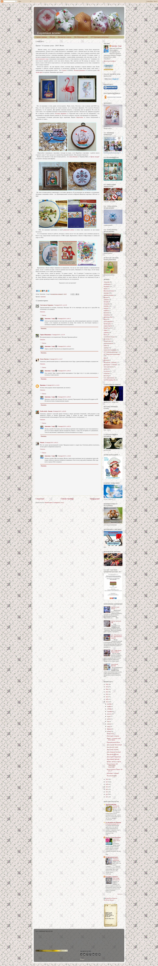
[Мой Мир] (43, 291)
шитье (105, 369)
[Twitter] (39, 291)
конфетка (106, 310)
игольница (107, 304)
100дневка (106, 282)
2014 (107, 789)
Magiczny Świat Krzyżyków (113, 837)
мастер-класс (107, 323)
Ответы (44, 315)
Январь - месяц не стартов (114, 761)
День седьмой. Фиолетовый (114, 745)
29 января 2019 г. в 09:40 (64, 346)
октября (109, 709)
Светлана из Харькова (46, 305)
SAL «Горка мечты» (109, 378)
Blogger (82, 959)
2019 (107, 702)
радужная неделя (108, 343)
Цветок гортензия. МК (116, 621)
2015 (107, 787)
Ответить (42, 312)
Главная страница (41, 37)
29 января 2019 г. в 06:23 (51, 442)
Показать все (119, 894)
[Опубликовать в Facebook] (77, 294)
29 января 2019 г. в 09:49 (64, 397)
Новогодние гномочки (113, 736)
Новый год (107, 328)
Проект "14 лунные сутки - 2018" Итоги (114, 739)
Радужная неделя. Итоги (113, 742)
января (109, 731)
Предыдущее (95, 498)
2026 (107, 684)
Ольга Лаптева (44, 359)
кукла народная (108, 321)
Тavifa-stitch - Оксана (46, 411)
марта (109, 726)
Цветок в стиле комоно (115, 607)
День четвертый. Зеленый (114, 752)
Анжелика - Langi (50, 318)
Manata (42, 442)
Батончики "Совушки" (113, 773)
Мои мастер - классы (64, 37)
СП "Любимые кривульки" (111, 352)
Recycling (106, 375)
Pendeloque (107, 373)
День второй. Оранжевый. (114, 757)
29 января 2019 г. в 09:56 (64, 426)
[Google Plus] (47, 291)
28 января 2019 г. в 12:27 (55, 359)
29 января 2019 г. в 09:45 (64, 371)
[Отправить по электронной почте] (71, 294)
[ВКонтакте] (37, 291)
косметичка (107, 315)
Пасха (105, 334)
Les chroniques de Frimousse (113, 822)
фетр (105, 358)
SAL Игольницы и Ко (109, 380)
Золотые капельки (111, 804)
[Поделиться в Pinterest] (78, 294)
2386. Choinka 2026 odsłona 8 (116, 879)
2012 (107, 794)
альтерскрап (107, 284)
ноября (109, 706)
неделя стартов (108, 326)
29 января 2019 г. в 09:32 (64, 318)
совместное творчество (110, 350)
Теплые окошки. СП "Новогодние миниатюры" (112, 765)
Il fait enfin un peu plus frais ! (113, 824)
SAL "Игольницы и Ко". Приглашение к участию (116, 636)
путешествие (107, 341)
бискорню (106, 286)
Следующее (40, 498)
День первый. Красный (113, 759)
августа (109, 714)
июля (108, 716)
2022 (107, 694)
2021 (107, 697)
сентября (109, 711)
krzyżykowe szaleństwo (112, 877)
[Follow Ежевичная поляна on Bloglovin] (112, 80)
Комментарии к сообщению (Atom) (54, 502)
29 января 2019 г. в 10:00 (64, 456)
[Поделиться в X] (75, 294)
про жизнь (106, 339)
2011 (107, 797)
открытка (106, 332)
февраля (109, 729)
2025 (107, 687)
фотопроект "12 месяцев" (110, 364)
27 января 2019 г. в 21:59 (58, 334)
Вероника (43, 385)
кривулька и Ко (108, 317)
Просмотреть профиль (110, 61)
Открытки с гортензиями (116, 859)
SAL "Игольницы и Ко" (81, 37)
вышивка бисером (109, 295)
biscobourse (107, 371)
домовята (106, 299)
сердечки (106, 348)
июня (108, 719)
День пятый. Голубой (112, 749)
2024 (107, 689)
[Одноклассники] (41, 291)
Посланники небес (112, 776)
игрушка (106, 306)
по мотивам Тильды (109, 337)
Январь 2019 (110, 733)
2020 (107, 699)
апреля (109, 724)
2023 (107, 692)
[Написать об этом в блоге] (73, 294)
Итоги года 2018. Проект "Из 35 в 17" (114, 770)
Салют (64, 70)
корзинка (106, 312)
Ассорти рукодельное (112, 857)
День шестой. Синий (112, 747)
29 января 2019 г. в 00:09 (59, 411)
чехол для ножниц (109, 367)
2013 (107, 792)
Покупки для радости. (116, 806)
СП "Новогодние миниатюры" (100, 37)
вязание (106, 297)
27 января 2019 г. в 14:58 (60, 305)
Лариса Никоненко (45, 335)
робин (105, 345)
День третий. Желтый (114, 665)
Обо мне (52, 37)
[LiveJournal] (45, 291)
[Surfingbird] (48, 291)
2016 (107, 784)
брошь (105, 288)
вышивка (43, 296)
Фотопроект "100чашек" (110, 362)
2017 (107, 782)
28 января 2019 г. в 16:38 (52, 385)
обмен (105, 330)
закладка (106, 302)
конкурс (106, 308)
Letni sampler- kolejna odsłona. (117, 839)
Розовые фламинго (61, 113)
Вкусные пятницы (109, 291)
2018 (107, 779)
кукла (105, 319)
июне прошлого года (42, 59)
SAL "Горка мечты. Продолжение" (116, 651)
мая (108, 721)
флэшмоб (106, 360)
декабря (109, 704)
